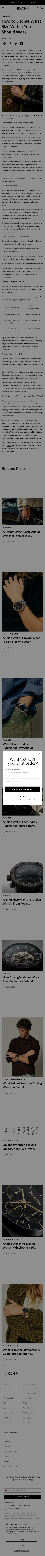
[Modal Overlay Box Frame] (22, 778)
